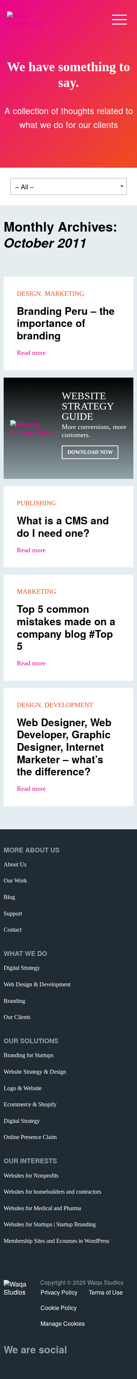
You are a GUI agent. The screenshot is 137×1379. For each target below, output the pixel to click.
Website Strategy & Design (35, 1072)
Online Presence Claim (30, 1137)
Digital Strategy (22, 968)
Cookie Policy (59, 1307)
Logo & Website (23, 1088)
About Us (15, 864)
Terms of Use (106, 1292)
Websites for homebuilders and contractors (52, 1192)
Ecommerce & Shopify (30, 1104)
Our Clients (17, 1017)
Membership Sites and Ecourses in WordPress (56, 1241)
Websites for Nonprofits (31, 1175)
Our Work (15, 880)
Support (13, 913)
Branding (14, 1001)
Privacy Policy (59, 1292)
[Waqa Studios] (26, 18)
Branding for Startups (28, 1055)
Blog (9, 897)
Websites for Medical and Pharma (42, 1208)
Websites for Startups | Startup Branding (50, 1224)
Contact (13, 930)
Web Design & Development (37, 984)
